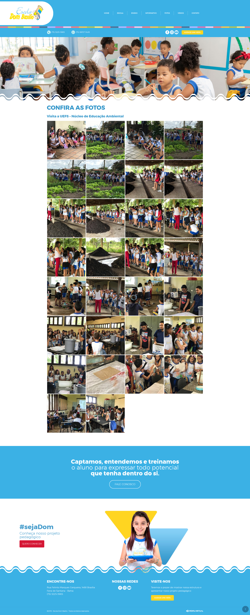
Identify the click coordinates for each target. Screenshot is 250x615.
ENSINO (134, 13)
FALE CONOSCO (125, 484)
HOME (106, 13)
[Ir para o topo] (245, 609)
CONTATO (195, 13)
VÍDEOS (181, 13)
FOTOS (167, 13)
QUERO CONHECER (32, 544)
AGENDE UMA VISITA (192, 32)
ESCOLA (120, 13)
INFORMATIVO (151, 13)
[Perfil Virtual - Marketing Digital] (194, 611)
